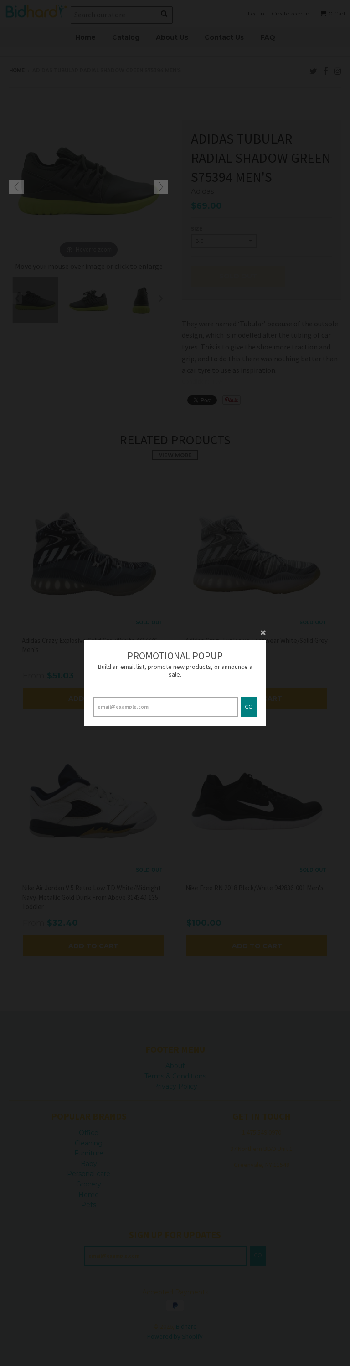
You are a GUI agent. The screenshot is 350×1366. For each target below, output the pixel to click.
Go (248, 707)
